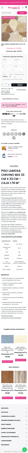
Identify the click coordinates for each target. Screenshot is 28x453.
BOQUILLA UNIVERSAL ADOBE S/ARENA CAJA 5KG (15, 147)
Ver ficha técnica (21, 89)
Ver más (3, 126)
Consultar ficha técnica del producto (11, 318)
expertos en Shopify (18, 451)
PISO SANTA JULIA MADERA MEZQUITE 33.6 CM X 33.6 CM (7, 386)
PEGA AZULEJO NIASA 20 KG (15, 154)
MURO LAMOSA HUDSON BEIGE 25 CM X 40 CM (21, 349)
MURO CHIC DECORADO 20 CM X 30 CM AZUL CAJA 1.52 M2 (7, 350)
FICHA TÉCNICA (14, 166)
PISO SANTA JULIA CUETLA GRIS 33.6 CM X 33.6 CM (21, 386)
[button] (24, 449)
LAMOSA (7, 91)
